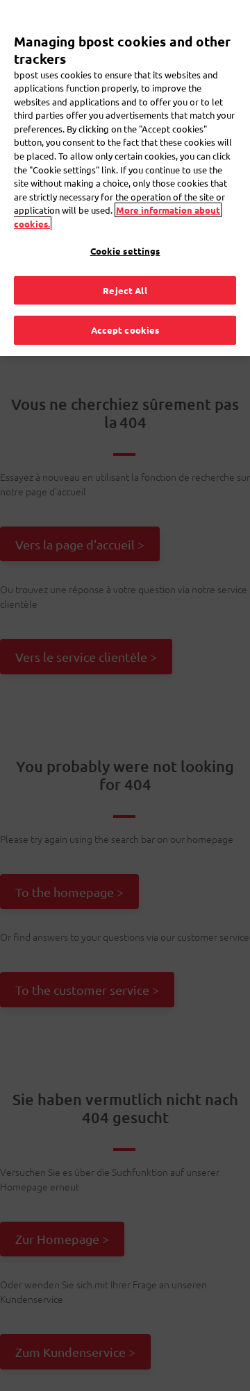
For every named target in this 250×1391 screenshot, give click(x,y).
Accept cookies (125, 330)
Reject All (125, 290)
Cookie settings (125, 251)
